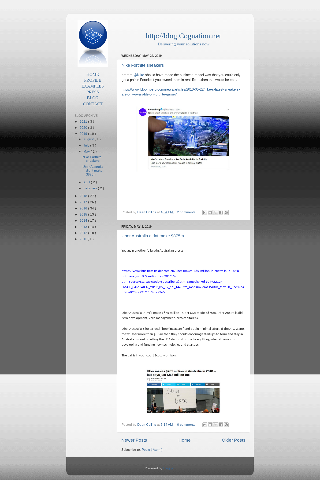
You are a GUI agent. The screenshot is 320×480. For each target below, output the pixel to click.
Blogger (169, 468)
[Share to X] (215, 212)
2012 (84, 233)
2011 (84, 239)
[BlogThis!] (210, 212)
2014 (84, 220)
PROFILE (92, 80)
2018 (84, 196)
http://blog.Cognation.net (183, 36)
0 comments (186, 424)
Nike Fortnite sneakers (143, 65)
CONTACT (93, 104)
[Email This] (204, 212)
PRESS (92, 92)
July (86, 145)
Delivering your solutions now (183, 44)
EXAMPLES (93, 86)
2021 (84, 121)
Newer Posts (134, 440)
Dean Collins (147, 212)
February (90, 188)
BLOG (92, 97)
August (89, 139)
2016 (84, 208)
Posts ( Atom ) (152, 449)
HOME (92, 74)
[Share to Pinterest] (226, 212)
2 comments (186, 212)
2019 (84, 134)
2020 (84, 127)
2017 (84, 202)
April (87, 182)
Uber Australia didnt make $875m (153, 236)
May (87, 151)
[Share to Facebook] (221, 212)
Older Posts (234, 440)
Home (185, 440)
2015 (84, 214)
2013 (84, 227)
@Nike (139, 75)
